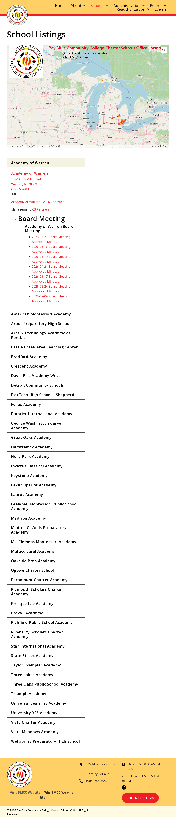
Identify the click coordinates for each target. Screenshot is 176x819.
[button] (46, 162)
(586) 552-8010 (21, 189)
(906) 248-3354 (96, 781)
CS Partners (41, 209)
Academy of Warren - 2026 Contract (37, 202)
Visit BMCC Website (25, 792)
